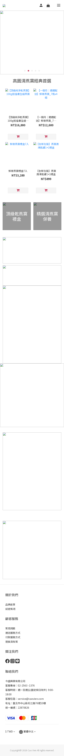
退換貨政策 (11, 641)
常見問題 (10, 628)
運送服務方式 (12, 633)
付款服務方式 (12, 637)
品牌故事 (10, 604)
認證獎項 (10, 609)
